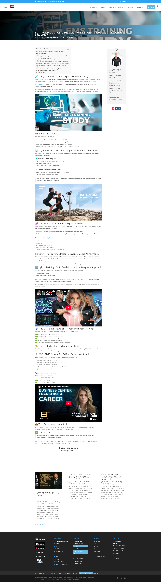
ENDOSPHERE (59, 554)
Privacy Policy (52, 577)
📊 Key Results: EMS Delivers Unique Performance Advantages (52, 55)
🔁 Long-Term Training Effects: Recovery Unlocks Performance (52, 61)
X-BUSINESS (97, 551)
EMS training (39, 84)
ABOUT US (111, 7)
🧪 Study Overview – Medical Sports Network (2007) (50, 51)
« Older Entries (39, 524)
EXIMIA (57, 543)
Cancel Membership (80, 577)
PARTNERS (130, 7)
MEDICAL (50, 504)
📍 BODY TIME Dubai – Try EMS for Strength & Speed (50, 69)
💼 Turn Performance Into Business (46, 70)
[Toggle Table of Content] (67, 49)
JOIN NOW (151, 7)
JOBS (95, 543)
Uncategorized (81, 484)
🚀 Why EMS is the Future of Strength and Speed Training (51, 65)
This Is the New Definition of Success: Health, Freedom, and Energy (48, 493)
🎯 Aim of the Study (42, 53)
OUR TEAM (116, 553)
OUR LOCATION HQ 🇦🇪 (119, 545)
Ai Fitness (47, 500)
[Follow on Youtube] (116, 108)
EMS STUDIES (69, 38)
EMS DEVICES (78, 541)
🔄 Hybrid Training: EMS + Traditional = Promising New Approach (53, 63)
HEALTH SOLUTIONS (61, 564)
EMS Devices (54, 500)
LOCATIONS (140, 7)
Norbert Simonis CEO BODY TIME (46, 38)
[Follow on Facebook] (119, 108)
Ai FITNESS (58, 546)
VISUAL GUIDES (60, 561)
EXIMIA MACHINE (79, 543)
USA (48, 573)
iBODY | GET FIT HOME (86, 573)
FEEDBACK (97, 546)
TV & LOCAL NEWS (118, 551)
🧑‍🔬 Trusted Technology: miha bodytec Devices (48, 67)
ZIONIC (57, 559)
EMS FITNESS (59, 551)
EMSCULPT (58, 556)
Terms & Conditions (41, 577)
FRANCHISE (97, 541)
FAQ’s (114, 556)
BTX (95, 549)
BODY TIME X (44, 429)
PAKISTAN (59, 573)
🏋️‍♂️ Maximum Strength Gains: (45, 56)
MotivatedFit (78, 561)
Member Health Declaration (65, 577)
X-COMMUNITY (79, 558)
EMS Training (48, 502)
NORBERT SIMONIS (73, 579)
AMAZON (74, 573)
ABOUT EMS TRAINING (119, 548)
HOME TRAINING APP (80, 556)
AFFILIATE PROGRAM (99, 556)
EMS (96, 441)
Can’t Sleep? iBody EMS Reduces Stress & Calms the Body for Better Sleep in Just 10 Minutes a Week (80, 477)
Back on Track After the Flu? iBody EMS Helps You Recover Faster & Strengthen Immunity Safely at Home (111, 477)
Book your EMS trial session (44, 375)
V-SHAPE (58, 549)
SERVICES (92, 7)
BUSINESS (121, 7)
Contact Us (90, 577)
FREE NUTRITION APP (78, 552)
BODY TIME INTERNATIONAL (51, 579)
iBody (54, 502)
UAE (36, 573)
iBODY (76, 546)
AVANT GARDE (79, 563)
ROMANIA (42, 573)
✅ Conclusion (41, 72)
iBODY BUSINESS (98, 554)
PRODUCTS (102, 7)
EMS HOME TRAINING (62, 541)
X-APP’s (77, 549)
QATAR (53, 573)
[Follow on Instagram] (113, 108)
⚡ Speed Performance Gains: (45, 58)
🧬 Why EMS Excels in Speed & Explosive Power (49, 60)
